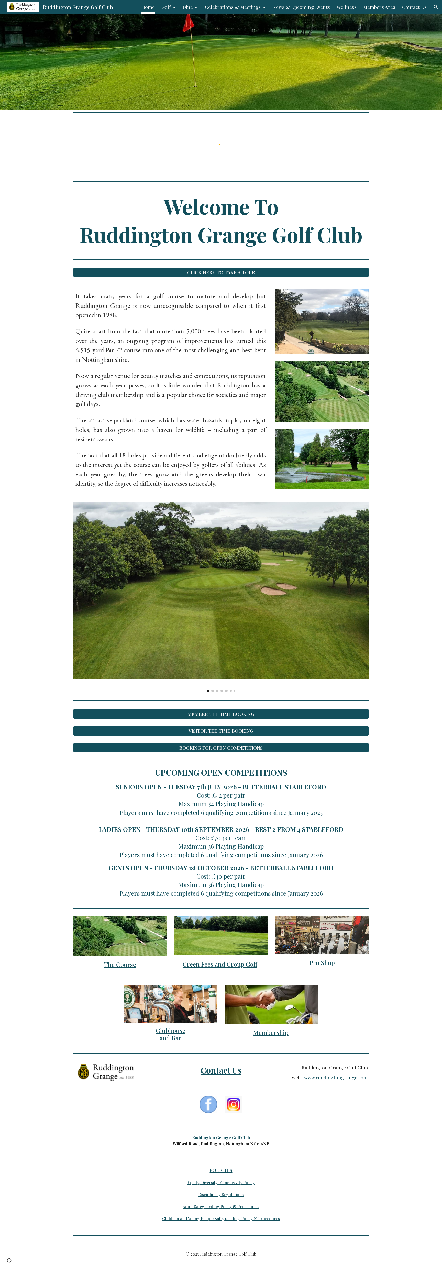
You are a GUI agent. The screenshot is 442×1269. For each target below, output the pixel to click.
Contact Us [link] (414, 7)
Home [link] (148, 7)
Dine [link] (188, 7)
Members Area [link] (379, 7)
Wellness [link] (347, 7)
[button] (436, 7)
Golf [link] (166, 7)
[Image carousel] (221, 597)
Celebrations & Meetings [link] (233, 7)
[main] (221, 220)
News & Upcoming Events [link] (301, 7)
